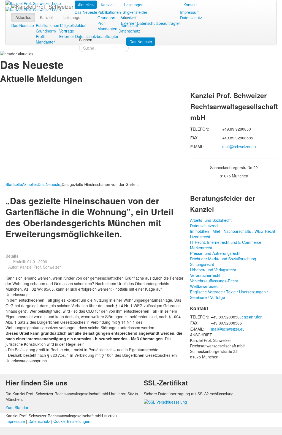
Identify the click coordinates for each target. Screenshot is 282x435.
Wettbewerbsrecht (206, 286)
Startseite (14, 184)
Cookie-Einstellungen (71, 421)
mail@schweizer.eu (239, 146)
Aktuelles (86, 4)
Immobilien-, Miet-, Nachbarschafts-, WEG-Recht (232, 231)
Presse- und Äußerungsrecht (215, 253)
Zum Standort (17, 407)
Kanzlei (107, 4)
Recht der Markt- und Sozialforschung (223, 258)
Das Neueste (86, 12)
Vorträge (128, 17)
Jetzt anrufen (251, 317)
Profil (101, 23)
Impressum (190, 12)
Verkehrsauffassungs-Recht (214, 280)
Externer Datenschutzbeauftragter (150, 23)
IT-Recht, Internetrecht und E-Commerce (225, 242)
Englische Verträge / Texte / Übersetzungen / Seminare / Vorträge (229, 294)
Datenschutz (191, 17)
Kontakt (190, 4)
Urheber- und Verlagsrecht (213, 269)
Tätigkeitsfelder (134, 12)
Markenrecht (201, 247)
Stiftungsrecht (202, 264)
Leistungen (133, 4)
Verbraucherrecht (205, 275)
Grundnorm (107, 17)
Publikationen (109, 12)
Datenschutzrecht (205, 225)
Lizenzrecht (200, 236)
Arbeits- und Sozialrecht (211, 220)
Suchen (85, 39)
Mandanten (107, 28)
